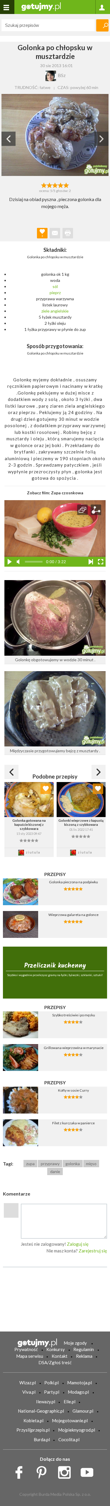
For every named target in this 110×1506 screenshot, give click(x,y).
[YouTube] (89, 1471)
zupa (30, 1163)
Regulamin (83, 1349)
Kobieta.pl (33, 1420)
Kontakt (59, 1356)
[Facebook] (21, 1471)
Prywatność (26, 1349)
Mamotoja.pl (79, 1382)
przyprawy (50, 1163)
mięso (91, 1163)
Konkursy (55, 1349)
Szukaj (102, 25)
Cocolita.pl (68, 1439)
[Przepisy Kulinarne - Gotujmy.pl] (41, 6)
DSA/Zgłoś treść (55, 1362)
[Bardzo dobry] (60, 184)
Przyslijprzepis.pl (33, 1429)
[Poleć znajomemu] (55, 233)
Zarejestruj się (93, 1250)
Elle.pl (69, 1401)
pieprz (55, 292)
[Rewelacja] (66, 184)
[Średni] (49, 184)
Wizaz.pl (27, 1382)
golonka (72, 1163)
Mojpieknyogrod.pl (76, 1429)
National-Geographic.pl (41, 1410)
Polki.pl (51, 1382)
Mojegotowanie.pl (70, 1420)
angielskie (59, 310)
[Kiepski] (44, 184)
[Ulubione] (45, 788)
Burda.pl (42, 1439)
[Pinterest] (43, 1471)
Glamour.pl (82, 1410)
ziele (45, 310)
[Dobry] (55, 184)
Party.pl (51, 1392)
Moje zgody (75, 1343)
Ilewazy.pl (45, 1401)
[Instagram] (66, 1471)
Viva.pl (28, 1392)
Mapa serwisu (29, 1356)
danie (55, 1171)
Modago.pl (78, 1392)
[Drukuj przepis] (67, 233)
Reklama (84, 1356)
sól (55, 286)
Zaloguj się (78, 1244)
